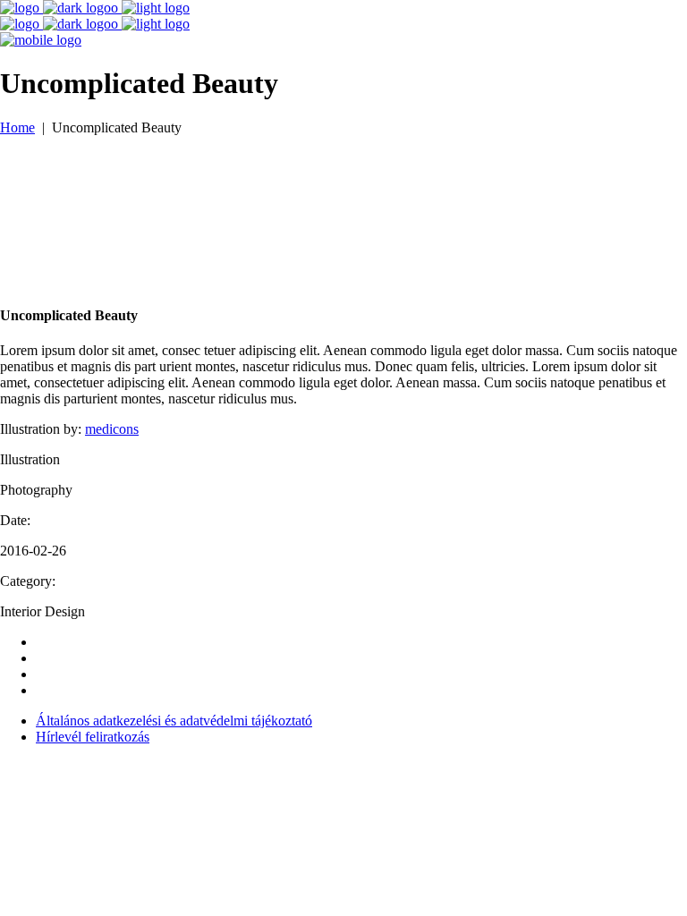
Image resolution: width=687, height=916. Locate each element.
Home (17, 127)
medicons (112, 429)
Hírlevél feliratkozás (92, 736)
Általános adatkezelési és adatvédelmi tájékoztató (174, 720)
